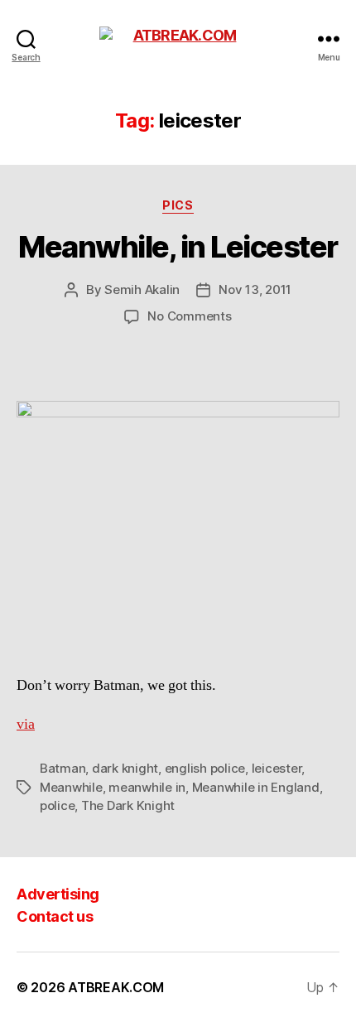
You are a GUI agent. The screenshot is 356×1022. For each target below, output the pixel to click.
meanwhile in (146, 787)
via (26, 724)
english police (205, 768)
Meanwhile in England (256, 787)
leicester (277, 768)
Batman (62, 768)
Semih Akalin (142, 289)
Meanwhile (71, 787)
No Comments (189, 316)
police (57, 805)
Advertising (58, 894)
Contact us (55, 916)
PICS (177, 205)
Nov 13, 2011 (255, 289)
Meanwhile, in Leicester (178, 247)
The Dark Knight (128, 805)
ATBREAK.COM (116, 987)
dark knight (125, 768)
